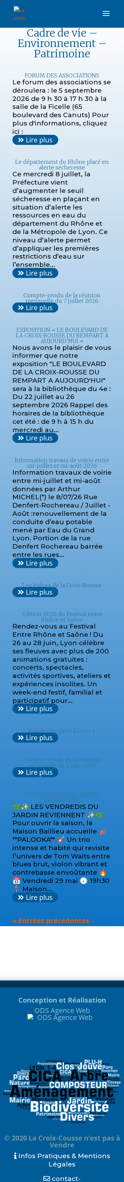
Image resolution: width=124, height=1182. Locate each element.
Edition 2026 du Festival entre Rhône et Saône (62, 617)
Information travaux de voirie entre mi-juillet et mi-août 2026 (62, 463)
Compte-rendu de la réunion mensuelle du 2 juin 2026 (62, 762)
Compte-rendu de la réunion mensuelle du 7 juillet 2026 (62, 298)
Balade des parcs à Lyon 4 (62, 730)
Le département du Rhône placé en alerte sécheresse (62, 164)
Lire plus (38, 140)
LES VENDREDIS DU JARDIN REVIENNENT (62, 797)
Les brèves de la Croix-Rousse (62, 585)
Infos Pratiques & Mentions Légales (63, 1160)
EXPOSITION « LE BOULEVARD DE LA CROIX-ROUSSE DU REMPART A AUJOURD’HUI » (62, 335)
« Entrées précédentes (50, 920)
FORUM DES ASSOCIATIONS (62, 75)
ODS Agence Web (62, 1010)
